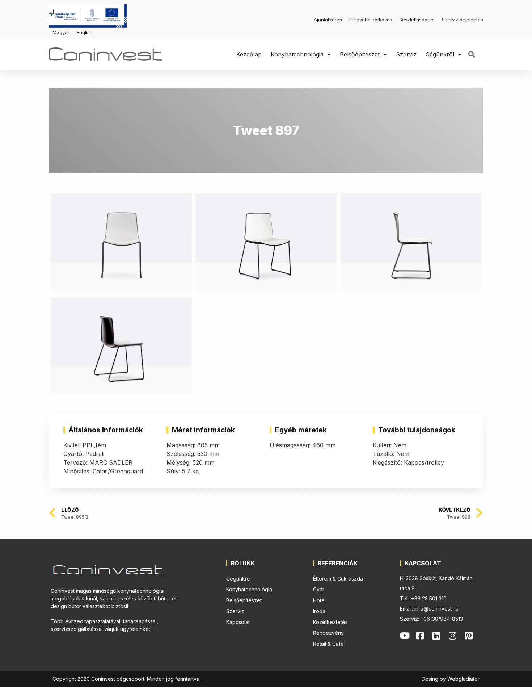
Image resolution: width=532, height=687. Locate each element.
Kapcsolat (238, 622)
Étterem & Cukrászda (338, 578)
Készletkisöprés (417, 19)
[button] (471, 54)
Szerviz (406, 54)
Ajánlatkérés (328, 19)
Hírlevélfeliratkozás (370, 19)
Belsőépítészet (360, 54)
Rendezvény (328, 633)
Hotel (319, 600)
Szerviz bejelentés (462, 19)
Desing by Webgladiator (451, 679)
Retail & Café (328, 644)
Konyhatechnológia (297, 54)
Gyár (318, 589)
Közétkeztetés (330, 622)
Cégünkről (440, 54)
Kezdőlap (249, 54)
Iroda (319, 611)
